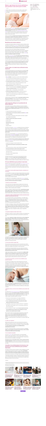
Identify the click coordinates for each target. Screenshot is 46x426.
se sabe (25, 52)
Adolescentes (7, 386)
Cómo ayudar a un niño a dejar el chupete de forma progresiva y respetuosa (27, 376)
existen (17, 133)
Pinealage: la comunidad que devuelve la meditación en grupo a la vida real (36, 376)
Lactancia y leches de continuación (17, 3)
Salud (15, 374)
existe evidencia (11, 55)
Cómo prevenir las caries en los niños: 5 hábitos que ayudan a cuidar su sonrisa (18, 388)
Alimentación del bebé (9, 3)
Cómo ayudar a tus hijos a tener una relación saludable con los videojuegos (9, 388)
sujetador (10, 334)
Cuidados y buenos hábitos (17, 386)
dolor (25, 112)
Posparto (24, 386)
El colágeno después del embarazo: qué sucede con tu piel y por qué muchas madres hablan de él (27, 388)
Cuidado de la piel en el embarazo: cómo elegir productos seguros (36, 388)
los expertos (13, 28)
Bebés (6, 3)
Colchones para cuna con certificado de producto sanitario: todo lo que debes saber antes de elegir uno (9, 376)
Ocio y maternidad (34, 374)
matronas (22, 178)
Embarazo (33, 386)
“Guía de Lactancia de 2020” (15, 291)
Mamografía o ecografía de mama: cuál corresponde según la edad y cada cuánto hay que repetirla (18, 376)
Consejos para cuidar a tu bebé (9, 374)
